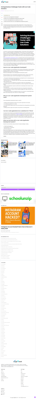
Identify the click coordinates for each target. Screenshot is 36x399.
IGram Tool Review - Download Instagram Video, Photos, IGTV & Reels (11, 241)
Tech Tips (3, 282)
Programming (4, 298)
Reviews (3, 272)
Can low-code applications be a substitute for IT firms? (14, 19)
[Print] (2, 21)
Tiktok (3, 353)
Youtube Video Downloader (6, 322)
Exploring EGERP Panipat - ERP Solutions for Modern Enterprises (13, 152)
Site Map (2, 380)
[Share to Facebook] (2, 13)
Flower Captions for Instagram (5, 258)
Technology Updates (5, 318)
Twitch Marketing (4, 355)
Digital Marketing (3, 376)
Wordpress (3, 315)
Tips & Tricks (3, 299)
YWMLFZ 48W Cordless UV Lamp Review (6, 246)
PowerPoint (3, 350)
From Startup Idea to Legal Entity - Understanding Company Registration (30, 143)
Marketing (3, 291)
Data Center (3, 338)
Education (22, 377)
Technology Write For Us (24, 386)
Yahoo (3, 356)
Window (3, 323)
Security (3, 301)
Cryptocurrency (4, 288)
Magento (3, 333)
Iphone (3, 345)
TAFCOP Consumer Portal (4, 242)
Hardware (3, 329)
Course (3, 326)
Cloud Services (4, 311)
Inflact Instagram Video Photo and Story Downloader (8, 238)
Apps (2, 274)
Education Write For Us (4, 377)
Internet (3, 289)
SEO (21, 370)
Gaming (3, 281)
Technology (3, 264)
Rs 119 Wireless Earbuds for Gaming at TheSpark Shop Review (9, 248)
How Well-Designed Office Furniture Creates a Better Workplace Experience (13, 143)
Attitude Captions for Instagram (5, 255)
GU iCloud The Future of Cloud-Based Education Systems (9, 239)
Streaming (3, 335)
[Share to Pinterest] (2, 17)
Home (2, 370)
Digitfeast (15, 397)
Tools (2, 278)
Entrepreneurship (4, 343)
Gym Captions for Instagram (5, 256)
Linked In (3, 394)
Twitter (3, 391)
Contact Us (2, 373)
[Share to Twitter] (2, 15)
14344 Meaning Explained (4, 245)
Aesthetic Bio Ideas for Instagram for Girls (7, 249)
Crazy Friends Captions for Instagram (6, 252)
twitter (3, 342)
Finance (3, 271)
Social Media (4, 268)
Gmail (3, 339)
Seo (2, 279)
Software (3, 275)
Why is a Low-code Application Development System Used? (14, 18)
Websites (3, 267)
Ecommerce (3, 296)
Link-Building (3, 346)
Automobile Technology (5, 325)
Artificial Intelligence (5, 285)
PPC (2, 349)
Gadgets (3, 284)
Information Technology (5, 312)
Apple (3, 319)
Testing (3, 309)
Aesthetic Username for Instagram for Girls (7, 251)
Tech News (3, 292)
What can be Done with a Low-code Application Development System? (16, 21)
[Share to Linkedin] (2, 19)
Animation (3, 336)
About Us (2, 372)
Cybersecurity (4, 308)
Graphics (3, 306)
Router (3, 352)
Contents (6, 15)
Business (3, 10)
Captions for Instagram (24, 376)
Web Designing (4, 302)
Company (3, 305)
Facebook (3, 390)
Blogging (3, 328)
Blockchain (3, 332)
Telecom (3, 295)
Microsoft (3, 316)
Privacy (2, 379)
